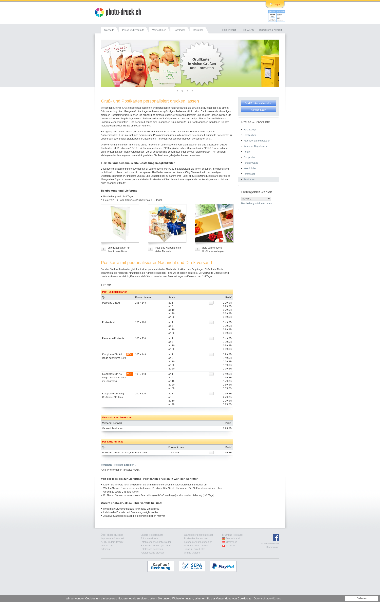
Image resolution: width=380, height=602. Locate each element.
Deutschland (233, 538)
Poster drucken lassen (196, 545)
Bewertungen (272, 547)
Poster (247, 151)
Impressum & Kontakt (112, 538)
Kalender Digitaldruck (255, 146)
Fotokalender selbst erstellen (156, 542)
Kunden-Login (258, 109)
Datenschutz (107, 545)
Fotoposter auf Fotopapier (198, 542)
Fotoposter (249, 157)
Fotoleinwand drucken (152, 552)
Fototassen (250, 174)
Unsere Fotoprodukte (152, 535)
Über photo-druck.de (112, 535)
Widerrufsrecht (115, 542)
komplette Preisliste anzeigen (117, 464)
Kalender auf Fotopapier (257, 140)
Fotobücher (250, 135)
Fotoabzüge (250, 129)
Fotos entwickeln (150, 538)
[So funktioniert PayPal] (225, 566)
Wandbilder (250, 168)
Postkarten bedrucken (196, 538)
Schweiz (230, 545)
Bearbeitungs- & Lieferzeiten (256, 203)
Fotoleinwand (251, 162)
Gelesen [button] (362, 598)
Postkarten (249, 179)
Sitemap (105, 549)
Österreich (231, 542)
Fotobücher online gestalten (156, 545)
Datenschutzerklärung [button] (267, 598)
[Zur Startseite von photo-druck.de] (120, 13)
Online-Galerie (192, 552)
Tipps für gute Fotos (194, 549)
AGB (103, 542)
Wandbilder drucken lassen (199, 535)
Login (277, 4)
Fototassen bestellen (152, 549)
